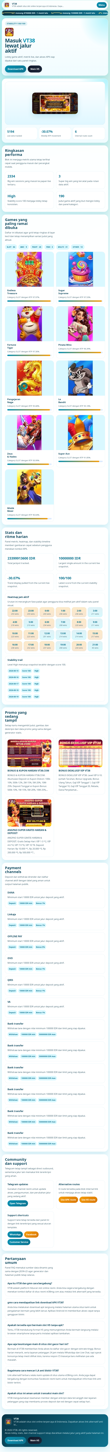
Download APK (15, 69)
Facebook (31, 1234)
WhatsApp (15, 1234)
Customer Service (19, 1242)
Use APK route (68, 1199)
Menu (102, 5)
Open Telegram (18, 1203)
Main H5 (34, 69)
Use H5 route (88, 1199)
